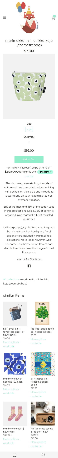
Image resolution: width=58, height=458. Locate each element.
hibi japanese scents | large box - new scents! (42, 431)
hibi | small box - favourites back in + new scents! (14, 331)
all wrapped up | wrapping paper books (39, 381)
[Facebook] (29, 266)
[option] (29, 86)
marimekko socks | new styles (13, 430)
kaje (29, 129)
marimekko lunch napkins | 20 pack (13, 380)
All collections (11, 279)
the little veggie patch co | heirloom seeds (42, 330)
